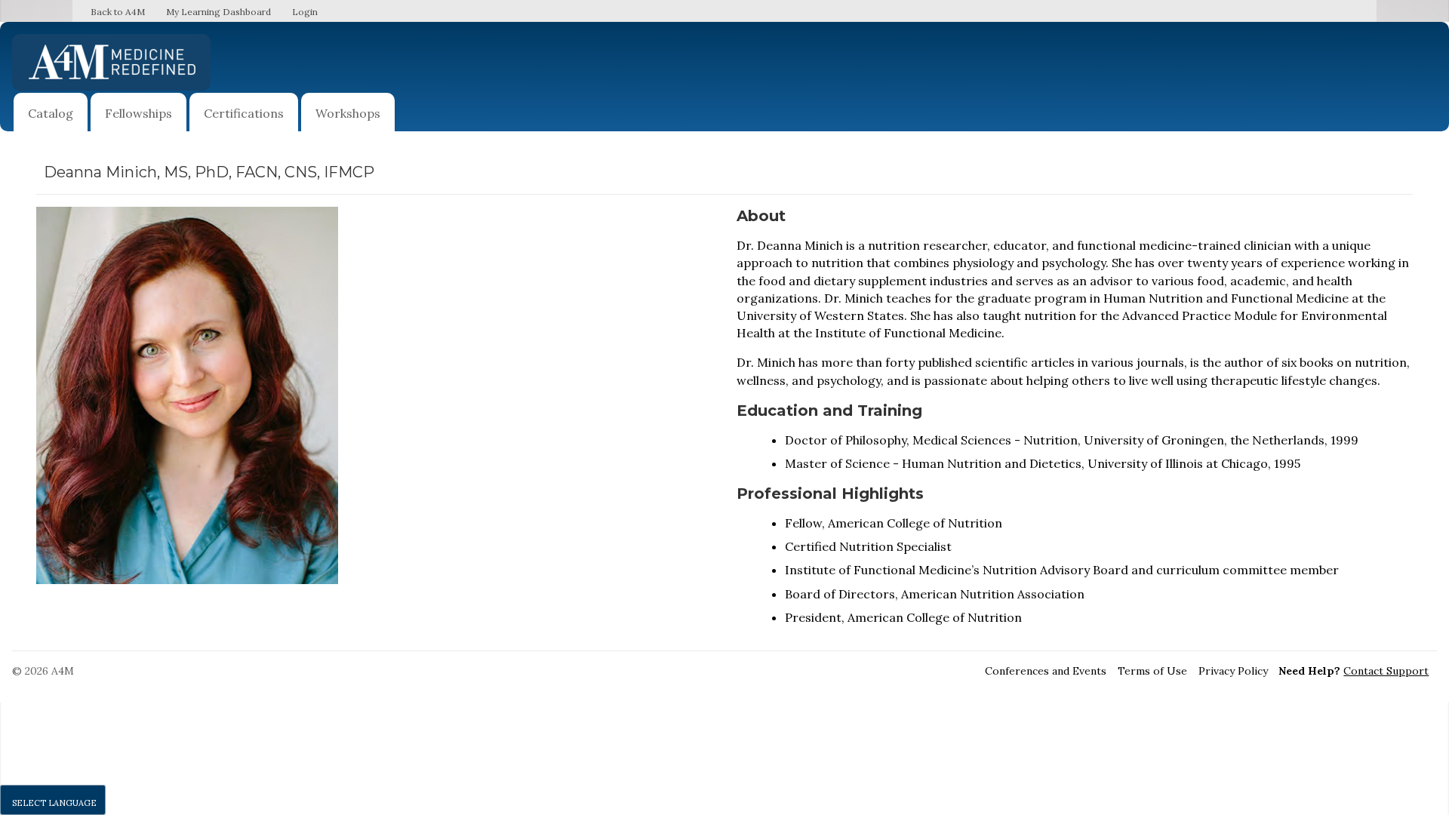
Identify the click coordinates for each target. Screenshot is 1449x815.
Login (305, 11)
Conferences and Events (1045, 671)
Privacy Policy (1233, 671)
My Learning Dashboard (218, 11)
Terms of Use (1152, 671)
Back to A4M (118, 11)
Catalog (50, 113)
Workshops (347, 113)
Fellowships (138, 113)
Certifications (244, 113)
